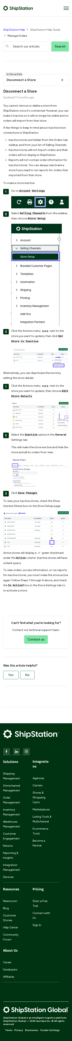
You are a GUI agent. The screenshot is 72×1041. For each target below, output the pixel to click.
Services (8, 877)
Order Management (11, 800)
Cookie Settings (50, 1030)
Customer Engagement (11, 836)
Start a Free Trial (40, 903)
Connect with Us (41, 915)
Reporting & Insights (10, 855)
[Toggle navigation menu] (66, 8)
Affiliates (8, 976)
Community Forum (10, 937)
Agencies (38, 778)
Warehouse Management (11, 824)
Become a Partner (39, 843)
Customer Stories (9, 918)
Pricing (38, 889)
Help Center (10, 927)
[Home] (18, 8)
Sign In (37, 925)
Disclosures (31, 1030)
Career (7, 962)
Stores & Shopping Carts (39, 797)
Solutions (10, 762)
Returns (8, 845)
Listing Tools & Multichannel (42, 819)
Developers (10, 969)
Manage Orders (17, 35)
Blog (6, 908)
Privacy (18, 1030)
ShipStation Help (14, 29)
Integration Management (11, 867)
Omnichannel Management (11, 788)
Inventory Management (11, 812)
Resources (11, 889)
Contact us (36, 639)
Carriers (38, 785)
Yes (11, 675)
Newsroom (10, 901)
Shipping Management (11, 776)
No (27, 675)
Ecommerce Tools (40, 831)
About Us (10, 950)
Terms (8, 1030)
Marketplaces (41, 809)
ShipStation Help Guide (45, 29)
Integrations (41, 764)
